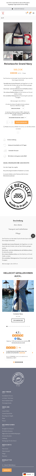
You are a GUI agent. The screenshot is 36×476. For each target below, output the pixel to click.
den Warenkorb (18, 320)
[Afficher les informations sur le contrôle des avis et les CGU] (29, 341)
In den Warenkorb (21, 122)
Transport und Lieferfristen (18, 229)
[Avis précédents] (3, 352)
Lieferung (4, 438)
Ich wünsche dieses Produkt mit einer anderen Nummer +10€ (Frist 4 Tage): (17, 105)
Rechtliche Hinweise (7, 431)
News (3, 418)
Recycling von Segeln (7, 416)
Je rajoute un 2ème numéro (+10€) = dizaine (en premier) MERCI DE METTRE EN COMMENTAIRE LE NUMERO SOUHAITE (17, 113)
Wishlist (27, 12)
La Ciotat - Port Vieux (7, 398)
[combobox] (28, 474)
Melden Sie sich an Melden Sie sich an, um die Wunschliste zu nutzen (20, 128)
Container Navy (18, 314)
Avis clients (18, 225)
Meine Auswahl (6, 451)
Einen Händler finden (7, 400)
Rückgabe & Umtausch (8, 428)
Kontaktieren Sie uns (7, 396)
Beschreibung (18, 221)
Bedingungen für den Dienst (9, 441)
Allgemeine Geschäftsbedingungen (11, 433)
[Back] (2, 17)
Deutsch (29, 474)
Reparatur (4, 456)
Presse (4, 421)
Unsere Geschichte (7, 413)
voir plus (22, 352)
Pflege (18, 233)
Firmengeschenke (6, 403)
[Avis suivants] (32, 352)
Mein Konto (5, 449)
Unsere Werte (5, 411)
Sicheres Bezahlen (7, 436)
